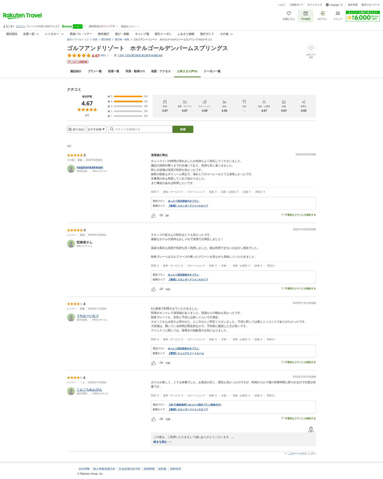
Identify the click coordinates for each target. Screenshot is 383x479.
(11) (135, 71)
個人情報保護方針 (104, 468)
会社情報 (84, 468)
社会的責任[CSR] (129, 468)
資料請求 (175, 468)
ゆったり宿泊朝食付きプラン (183, 201)
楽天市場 (352, 4)
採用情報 (149, 468)
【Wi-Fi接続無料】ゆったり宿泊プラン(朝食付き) (194, 404)
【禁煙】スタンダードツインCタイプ (188, 205)
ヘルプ (281, 4)
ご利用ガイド (296, 4)
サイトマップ (314, 4)
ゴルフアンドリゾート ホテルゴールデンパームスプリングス (147, 48)
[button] (107, 169)
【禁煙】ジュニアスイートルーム (186, 353)
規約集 (162, 468)
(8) (187, 71)
